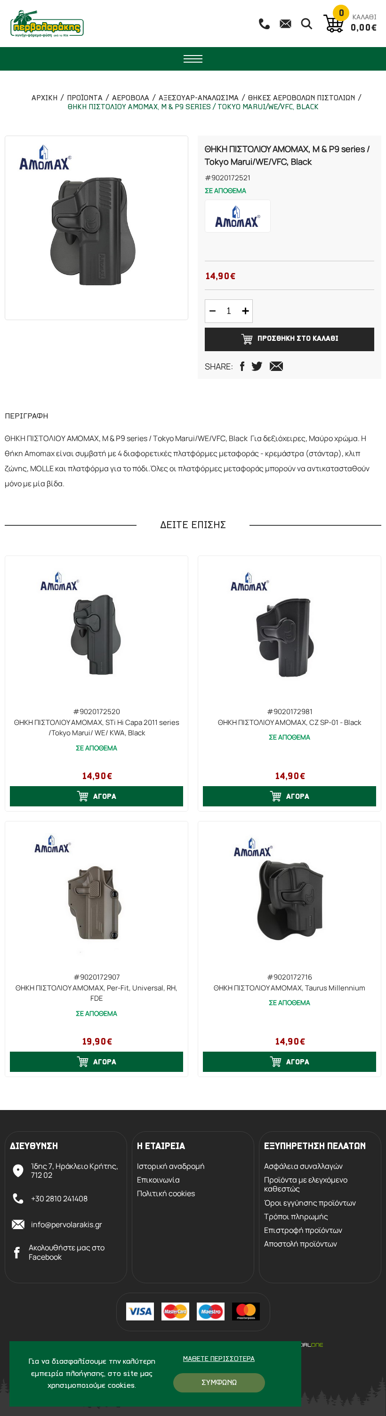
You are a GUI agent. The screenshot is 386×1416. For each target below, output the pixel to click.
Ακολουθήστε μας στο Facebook (67, 1252)
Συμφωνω (219, 1383)
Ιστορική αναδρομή (171, 1166)
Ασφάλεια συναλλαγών (303, 1166)
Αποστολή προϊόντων (300, 1243)
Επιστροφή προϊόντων (303, 1230)
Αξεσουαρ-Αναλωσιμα (199, 98)
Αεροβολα (130, 98)
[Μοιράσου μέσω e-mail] (276, 366)
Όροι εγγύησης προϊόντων (310, 1203)
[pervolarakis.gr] (47, 23)
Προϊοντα (85, 98)
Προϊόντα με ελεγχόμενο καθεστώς (305, 1184)
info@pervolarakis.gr (66, 1224)
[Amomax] (238, 216)
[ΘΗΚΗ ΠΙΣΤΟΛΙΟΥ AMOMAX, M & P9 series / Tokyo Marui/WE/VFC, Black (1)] (96, 228)
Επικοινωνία (158, 1179)
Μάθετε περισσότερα (219, 1359)
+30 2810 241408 (59, 1198)
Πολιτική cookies (166, 1193)
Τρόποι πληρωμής (296, 1216)
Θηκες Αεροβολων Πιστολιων (301, 98)
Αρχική (44, 98)
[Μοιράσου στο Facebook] (242, 366)
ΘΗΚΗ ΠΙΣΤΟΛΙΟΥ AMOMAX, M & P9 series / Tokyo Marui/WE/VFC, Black (193, 107)
